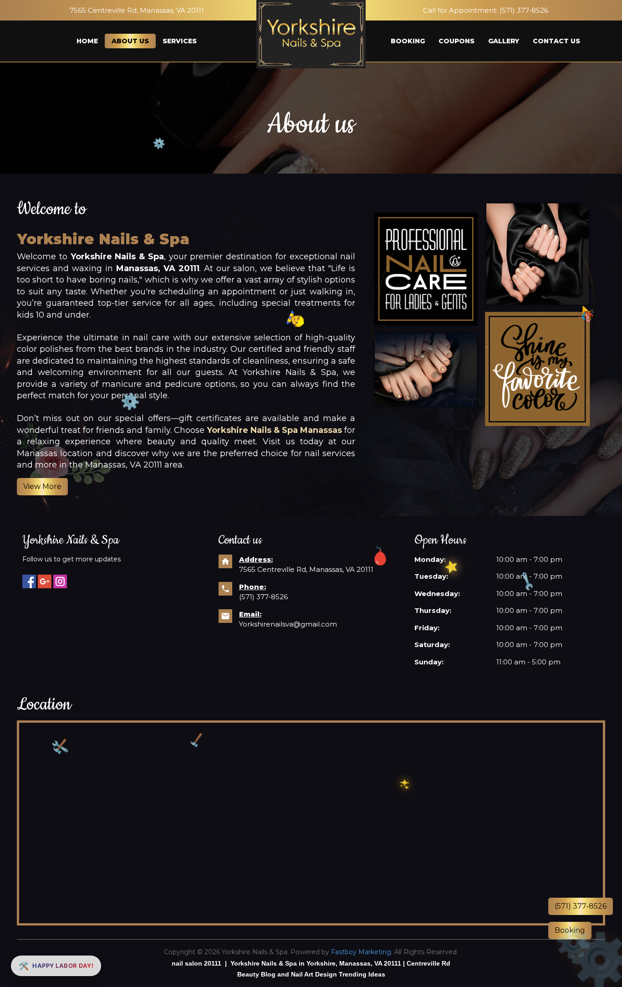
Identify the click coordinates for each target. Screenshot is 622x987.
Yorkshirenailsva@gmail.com (288, 624)
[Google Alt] (44, 581)
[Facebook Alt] (29, 581)
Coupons (456, 41)
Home (87, 41)
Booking (408, 41)
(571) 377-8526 (524, 10)
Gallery (503, 41)
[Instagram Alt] (60, 581)
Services (180, 41)
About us (130, 41)
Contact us (556, 41)
